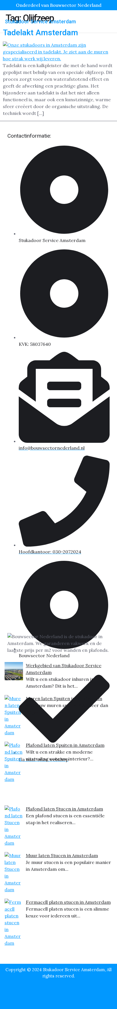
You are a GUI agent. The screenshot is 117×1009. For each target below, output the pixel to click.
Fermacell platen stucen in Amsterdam (68, 902)
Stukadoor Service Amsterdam (40, 21)
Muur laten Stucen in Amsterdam (62, 855)
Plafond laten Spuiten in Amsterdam (65, 745)
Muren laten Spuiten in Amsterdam (64, 698)
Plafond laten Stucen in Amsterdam (64, 809)
